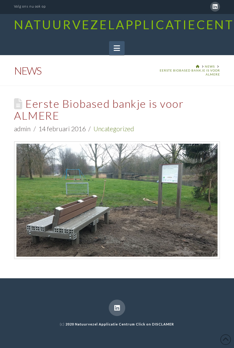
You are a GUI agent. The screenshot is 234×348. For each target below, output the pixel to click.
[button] (117, 48)
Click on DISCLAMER (155, 324)
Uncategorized (114, 128)
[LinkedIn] (215, 7)
